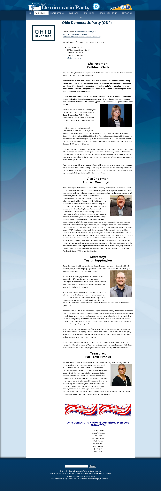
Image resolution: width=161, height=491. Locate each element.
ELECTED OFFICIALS (57, 13)
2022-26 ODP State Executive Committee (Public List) (82, 37)
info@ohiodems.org (74, 58)
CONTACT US (127, 13)
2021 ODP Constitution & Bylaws (75, 34)
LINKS (81, 17)
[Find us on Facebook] (127, 7)
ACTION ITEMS (104, 13)
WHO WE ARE (40, 13)
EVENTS (115, 13)
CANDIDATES (73, 13)
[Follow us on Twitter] (122, 7)
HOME (31, 13)
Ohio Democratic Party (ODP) (87, 22)
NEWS (85, 13)
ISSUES (91, 13)
